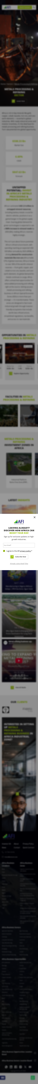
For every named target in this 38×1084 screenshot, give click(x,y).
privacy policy (25, 551)
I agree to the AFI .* (19, 551)
